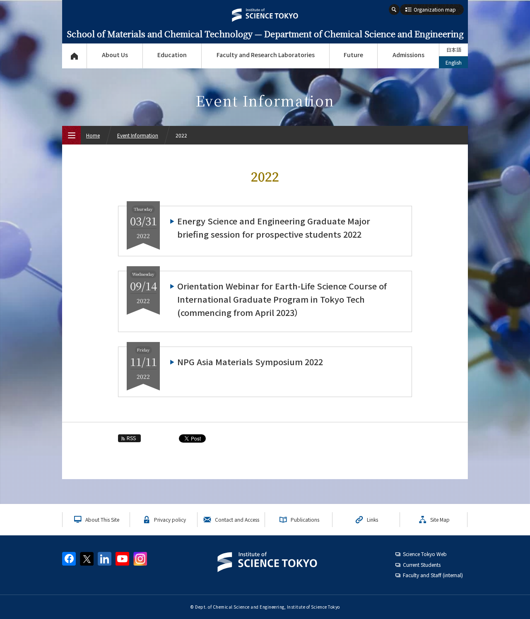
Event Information (137, 135)
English (454, 62)
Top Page (74, 55)
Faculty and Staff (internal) (433, 574)
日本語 (453, 49)
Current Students (422, 564)
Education (172, 55)
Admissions (408, 55)
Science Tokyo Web (425, 553)
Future (353, 55)
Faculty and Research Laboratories (266, 55)
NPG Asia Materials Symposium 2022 (250, 362)
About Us (115, 55)
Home (93, 135)
